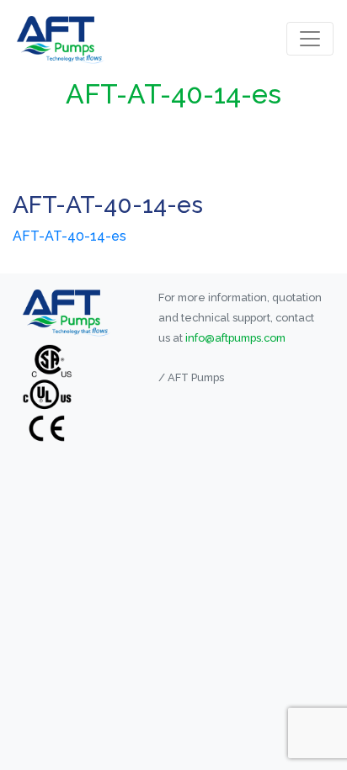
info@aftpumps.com (235, 338)
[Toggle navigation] (310, 39)
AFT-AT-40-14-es (69, 236)
